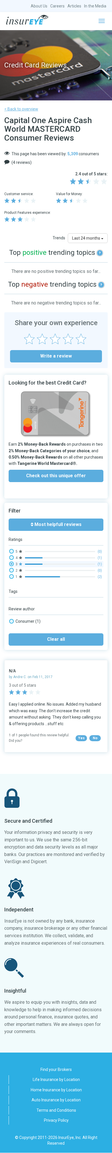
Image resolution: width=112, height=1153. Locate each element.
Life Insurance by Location (56, 1079)
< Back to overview (21, 109)
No (95, 738)
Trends (59, 238)
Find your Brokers (56, 1069)
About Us (39, 6)
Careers (57, 6)
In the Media (95, 6)
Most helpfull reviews (57, 524)
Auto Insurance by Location (56, 1100)
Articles (74, 6)
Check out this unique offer (56, 475)
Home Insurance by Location (56, 1090)
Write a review (56, 356)
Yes (81, 738)
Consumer (28, 621)
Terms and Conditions (56, 1110)
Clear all (56, 639)
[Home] (27, 20)
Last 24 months (86, 238)
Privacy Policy (56, 1120)
